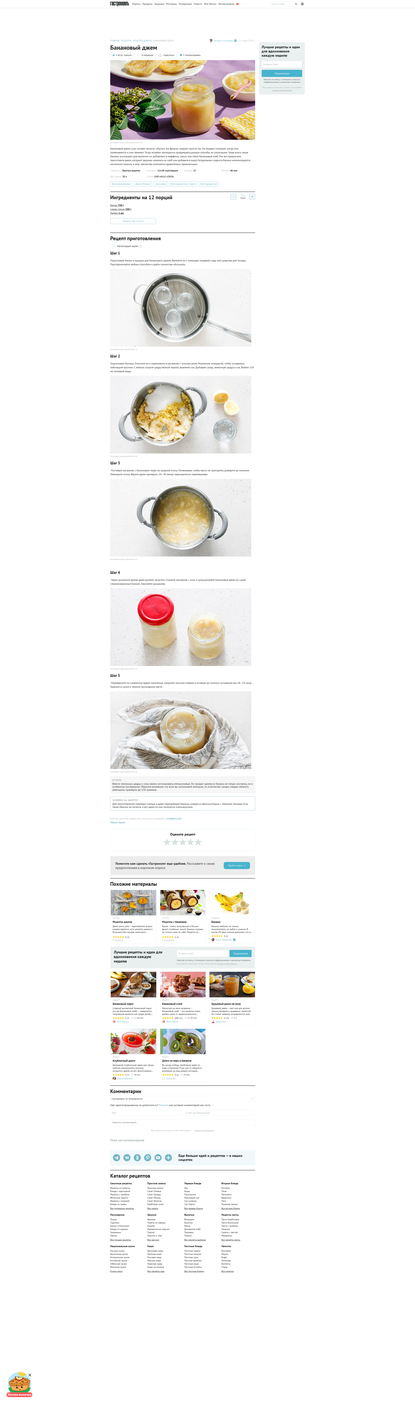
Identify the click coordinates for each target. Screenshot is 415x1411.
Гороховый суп (191, 1197)
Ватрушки (189, 1219)
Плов (223, 1191)
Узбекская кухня (118, 1263)
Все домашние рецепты (122, 1208)
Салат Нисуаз (154, 1197)
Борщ (187, 1191)
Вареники (226, 1197)
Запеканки (115, 1232)
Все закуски (153, 1239)
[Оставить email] (202, 953)
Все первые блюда (193, 1208)
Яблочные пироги (119, 1197)
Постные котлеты (193, 1267)
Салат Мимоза (154, 1200)
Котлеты (225, 1188)
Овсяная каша (154, 1254)
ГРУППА (165, 918)
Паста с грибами (229, 1225)
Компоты (225, 1263)
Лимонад (226, 1260)
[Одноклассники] (137, 1157)
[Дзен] (168, 1157)
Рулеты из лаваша (156, 1222)
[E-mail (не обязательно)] (219, 1113)
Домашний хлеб (192, 1229)
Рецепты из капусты (120, 1188)
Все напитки (227, 1271)
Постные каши (191, 1263)
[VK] (126, 1157)
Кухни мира (116, 1271)
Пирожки (189, 1232)
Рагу (223, 1200)
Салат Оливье (154, 1191)
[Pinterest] (147, 1157)
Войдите (163, 1105)
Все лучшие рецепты (120, 1239)
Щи (186, 1188)
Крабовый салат (155, 1204)
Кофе (224, 1257)
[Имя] (145, 1113)
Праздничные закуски (158, 1229)
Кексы (187, 1225)
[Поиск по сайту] (284, 4)
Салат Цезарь (154, 1194)
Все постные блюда (194, 1271)
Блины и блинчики (119, 1225)
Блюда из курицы (119, 1229)
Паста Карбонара (230, 1219)
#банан (114, 822)
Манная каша (154, 1260)
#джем (121, 822)
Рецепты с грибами (119, 1194)
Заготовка (160, 183)
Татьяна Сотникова (223, 40)
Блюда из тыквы (118, 1204)
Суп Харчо (189, 1204)
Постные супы (191, 1257)
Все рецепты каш (155, 1271)
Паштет (151, 1232)
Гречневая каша (155, 1250)
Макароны (226, 1235)
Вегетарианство (208, 183)
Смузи (224, 1267)
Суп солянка (190, 1200)
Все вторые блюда (230, 1208)
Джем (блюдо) (142, 183)
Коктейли (226, 1250)
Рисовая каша (154, 1257)
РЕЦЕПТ (116, 1000)
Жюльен (151, 1219)
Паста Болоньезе (229, 1222)
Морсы (224, 1254)
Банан (117, 205)
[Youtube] (158, 1157)
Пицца (113, 1219)
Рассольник (190, 1194)
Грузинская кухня (119, 1254)
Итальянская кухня (120, 1257)
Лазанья (225, 1229)
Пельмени (226, 1194)
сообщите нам (174, 818)
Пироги (188, 1235)
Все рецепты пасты (230, 1239)
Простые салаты (155, 1188)
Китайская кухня (118, 1260)
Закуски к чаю (154, 1235)
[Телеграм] (116, 1157)
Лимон (117, 213)
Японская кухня (118, 1267)
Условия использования (227, 963)
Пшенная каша (154, 1263)
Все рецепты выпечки (195, 1239)
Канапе (151, 1225)
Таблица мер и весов (133, 221)
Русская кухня (117, 1250)
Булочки (188, 1222)
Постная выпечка (193, 1260)
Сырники (114, 1222)
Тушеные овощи (229, 1204)
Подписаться (240, 953)
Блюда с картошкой (120, 1191)
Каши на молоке (155, 1267)
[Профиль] (303, 4)
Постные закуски (192, 1254)
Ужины (113, 1235)
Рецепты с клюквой (120, 1200)
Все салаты (152, 1208)
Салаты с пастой (229, 1232)
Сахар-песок (120, 209)
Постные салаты (192, 1250)
